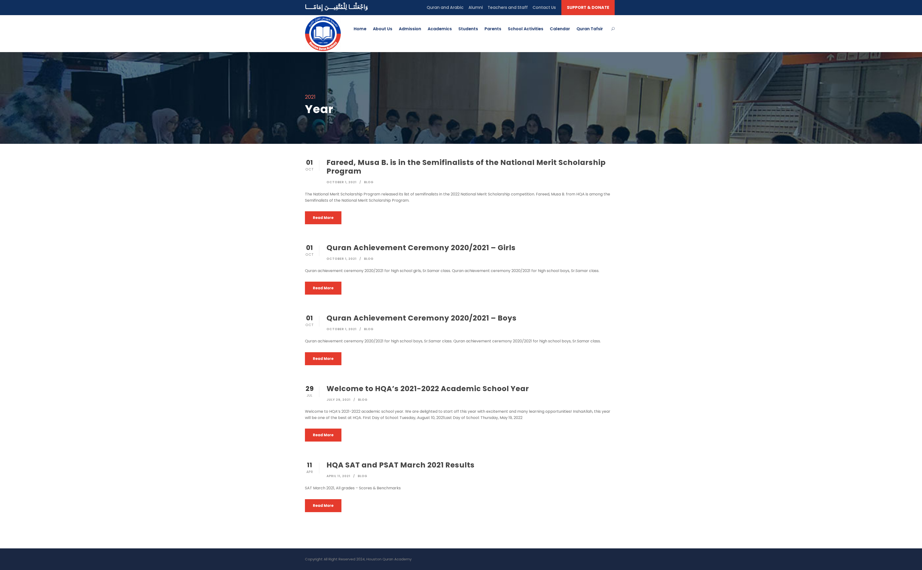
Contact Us (544, 7)
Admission (410, 29)
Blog (369, 182)
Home (360, 29)
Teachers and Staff (508, 7)
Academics (440, 29)
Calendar (560, 29)
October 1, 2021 (342, 182)
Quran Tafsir (589, 29)
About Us (382, 29)
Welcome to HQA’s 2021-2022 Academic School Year (428, 388)
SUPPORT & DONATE (588, 7)
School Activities (525, 29)
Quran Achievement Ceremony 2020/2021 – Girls (421, 248)
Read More (323, 217)
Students (468, 29)
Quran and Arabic (445, 7)
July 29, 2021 (339, 399)
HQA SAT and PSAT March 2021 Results (401, 465)
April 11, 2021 (338, 476)
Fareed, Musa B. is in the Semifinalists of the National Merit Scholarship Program (466, 166)
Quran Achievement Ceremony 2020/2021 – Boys (422, 318)
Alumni (475, 7)
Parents (493, 29)
